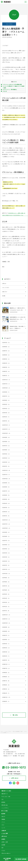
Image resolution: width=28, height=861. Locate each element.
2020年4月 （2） (6, 647)
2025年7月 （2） (6, 396)
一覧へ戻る (15, 715)
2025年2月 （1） (6, 416)
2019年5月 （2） (6, 689)
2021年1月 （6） (6, 610)
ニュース (3, 827)
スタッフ (3, 816)
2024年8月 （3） (6, 441)
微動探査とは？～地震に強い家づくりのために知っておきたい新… (17, 309)
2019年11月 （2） (6, 668)
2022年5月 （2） (6, 548)
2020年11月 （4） (6, 619)
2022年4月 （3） (6, 553)
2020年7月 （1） (6, 635)
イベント (3, 822)
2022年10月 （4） (6, 528)
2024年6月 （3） (6, 449)
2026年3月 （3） (6, 367)
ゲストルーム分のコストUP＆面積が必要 (12, 84)
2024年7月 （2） (6, 445)
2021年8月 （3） (6, 581)
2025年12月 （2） (6, 379)
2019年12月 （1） (6, 664)
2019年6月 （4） (6, 685)
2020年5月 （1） (6, 643)
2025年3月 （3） (6, 412)
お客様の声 (3, 830)
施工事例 (3, 813)
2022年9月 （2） (6, 532)
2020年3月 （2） (6, 651)
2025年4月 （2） (6, 408)
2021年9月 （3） (6, 577)
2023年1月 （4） (6, 515)
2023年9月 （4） (6, 482)
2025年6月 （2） (6, 400)
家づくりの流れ (4, 810)
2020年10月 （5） (6, 623)
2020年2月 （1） (6, 656)
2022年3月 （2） (6, 557)
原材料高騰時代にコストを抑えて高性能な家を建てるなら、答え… (17, 318)
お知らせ (4, 283)
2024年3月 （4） (6, 462)
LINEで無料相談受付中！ (7, 859)
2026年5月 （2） (6, 359)
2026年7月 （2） (6, 350)
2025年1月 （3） (6, 421)
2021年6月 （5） (6, 590)
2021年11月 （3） (6, 569)
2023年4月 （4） (6, 503)
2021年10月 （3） (6, 573)
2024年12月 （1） (6, 425)
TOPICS (3, 819)
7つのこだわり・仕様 (5, 796)
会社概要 (3, 844)
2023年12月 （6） (6, 470)
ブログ (2, 824)
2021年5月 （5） (6, 594)
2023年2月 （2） (6, 511)
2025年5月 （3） (6, 404)
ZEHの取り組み (4, 805)
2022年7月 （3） (6, 540)
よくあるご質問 (4, 833)
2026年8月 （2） (6, 346)
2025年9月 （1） (6, 392)
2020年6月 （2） (6, 639)
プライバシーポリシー (5, 853)
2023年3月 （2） (6, 507)
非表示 (15, 81)
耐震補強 (3, 802)
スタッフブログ (5, 287)
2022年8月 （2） (6, 536)
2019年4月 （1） (6, 693)
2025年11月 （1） (6, 383)
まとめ (5, 91)
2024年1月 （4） (6, 466)
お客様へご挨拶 (4, 842)
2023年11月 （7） (6, 474)
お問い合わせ (14, 778)
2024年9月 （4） (6, 437)
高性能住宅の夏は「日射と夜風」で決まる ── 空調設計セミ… (17, 327)
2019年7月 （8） (6, 680)
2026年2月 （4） (6, 371)
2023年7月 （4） (6, 491)
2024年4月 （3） (6, 458)
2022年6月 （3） (6, 544)
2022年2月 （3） (6, 561)
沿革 (2, 847)
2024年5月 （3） (6, 453)
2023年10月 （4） (6, 478)
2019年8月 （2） (6, 676)
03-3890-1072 (15, 767)
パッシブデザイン (5, 807)
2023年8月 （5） (6, 487)
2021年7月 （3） (6, 585)
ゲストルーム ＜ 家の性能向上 (10, 89)
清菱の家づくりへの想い (6, 790)
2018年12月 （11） (6, 697)
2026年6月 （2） (6, 355)
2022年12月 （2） (6, 519)
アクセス (3, 850)
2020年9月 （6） (6, 627)
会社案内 (3, 839)
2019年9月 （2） (6, 672)
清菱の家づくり (4, 793)
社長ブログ (4, 291)
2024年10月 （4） (6, 433)
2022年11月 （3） (6, 524)
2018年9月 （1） (6, 701)
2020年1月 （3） (6, 660)
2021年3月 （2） (6, 602)
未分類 (3, 295)
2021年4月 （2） (6, 598)
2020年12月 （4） (6, 614)
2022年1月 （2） (6, 565)
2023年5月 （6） (6, 499)
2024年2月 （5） (6, 342)
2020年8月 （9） (6, 631)
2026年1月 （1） (6, 375)
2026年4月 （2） (6, 363)
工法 (2, 799)
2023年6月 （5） (6, 495)
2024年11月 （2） (6, 429)
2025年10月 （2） (6, 387)
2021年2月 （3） (6, 606)
